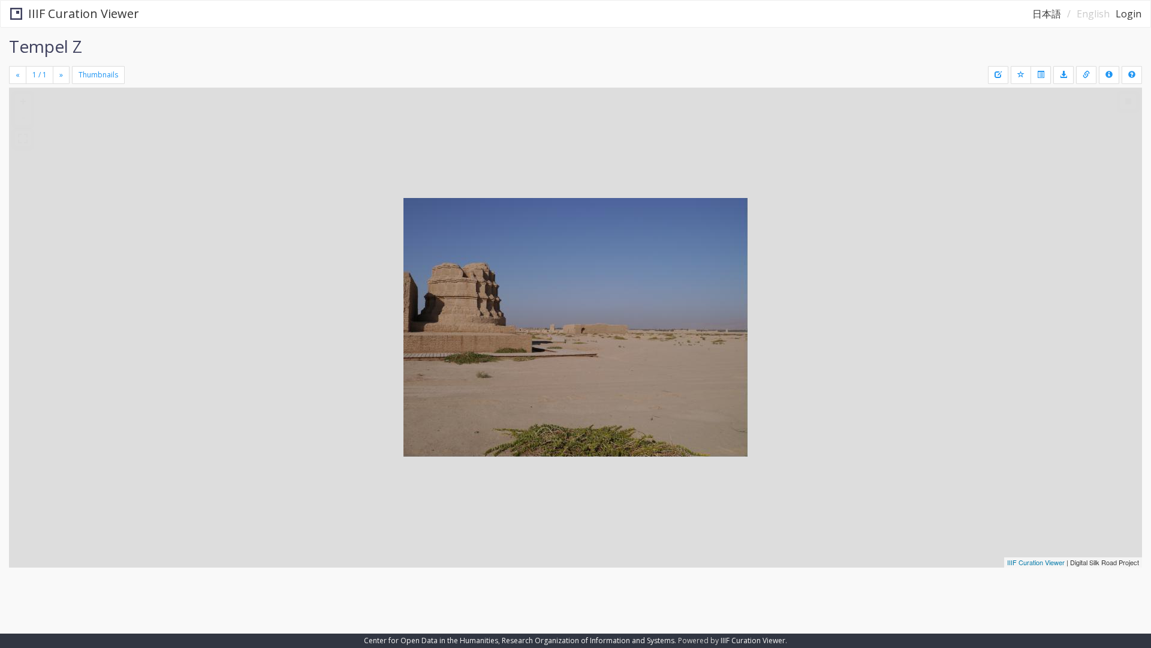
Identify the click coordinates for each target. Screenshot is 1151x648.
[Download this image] (1063, 75)
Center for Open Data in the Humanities (431, 640)
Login (1128, 13)
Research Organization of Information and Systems (588, 640)
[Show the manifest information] (1109, 75)
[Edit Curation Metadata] (998, 75)
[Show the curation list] (1041, 75)
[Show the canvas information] (1086, 75)
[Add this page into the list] (1021, 75)
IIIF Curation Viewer (83, 13)
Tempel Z (45, 46)
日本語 (1046, 13)
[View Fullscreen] (23, 138)
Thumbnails (98, 75)
